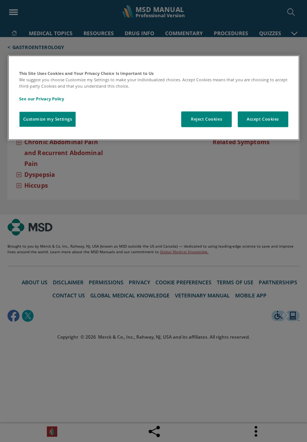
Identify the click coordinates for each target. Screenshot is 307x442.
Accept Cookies (263, 119)
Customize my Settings (47, 119)
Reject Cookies (206, 119)
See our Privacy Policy (41, 99)
